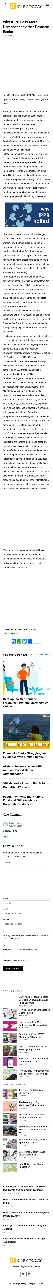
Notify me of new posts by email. (16, 960)
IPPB (33, 629)
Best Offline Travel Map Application (31, 1165)
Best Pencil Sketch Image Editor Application (32, 1153)
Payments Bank (11, 634)
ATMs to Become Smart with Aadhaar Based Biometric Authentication (22, 770)
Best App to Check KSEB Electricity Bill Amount (31, 1036)
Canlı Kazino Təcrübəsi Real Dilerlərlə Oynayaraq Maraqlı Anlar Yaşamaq (33, 1000)
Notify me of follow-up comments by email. (20, 950)
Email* (5, 909)
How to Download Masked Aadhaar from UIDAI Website (33, 1023)
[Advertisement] (26, 65)
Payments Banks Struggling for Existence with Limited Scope (24, 755)
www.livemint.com (19, 567)
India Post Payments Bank (16, 629)
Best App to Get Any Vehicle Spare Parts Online (33, 1141)
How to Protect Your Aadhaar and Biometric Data (33, 1060)
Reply (5, 836)
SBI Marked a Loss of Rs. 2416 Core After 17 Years (24, 785)
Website (6, 919)
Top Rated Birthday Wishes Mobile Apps (32, 1091)
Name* (5, 898)
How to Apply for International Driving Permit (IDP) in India (34, 1072)
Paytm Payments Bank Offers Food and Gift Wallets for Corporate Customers (23, 800)
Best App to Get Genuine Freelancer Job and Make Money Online (25, 702)
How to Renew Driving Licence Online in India (34, 1011)
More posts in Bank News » (39, 654)
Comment (7, 862)
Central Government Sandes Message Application (33, 1048)
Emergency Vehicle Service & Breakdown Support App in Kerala (34, 1129)
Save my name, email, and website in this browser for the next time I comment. (26, 937)
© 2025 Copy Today (17, 1283)
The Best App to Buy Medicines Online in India (31, 1104)
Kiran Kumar (15, 823)
